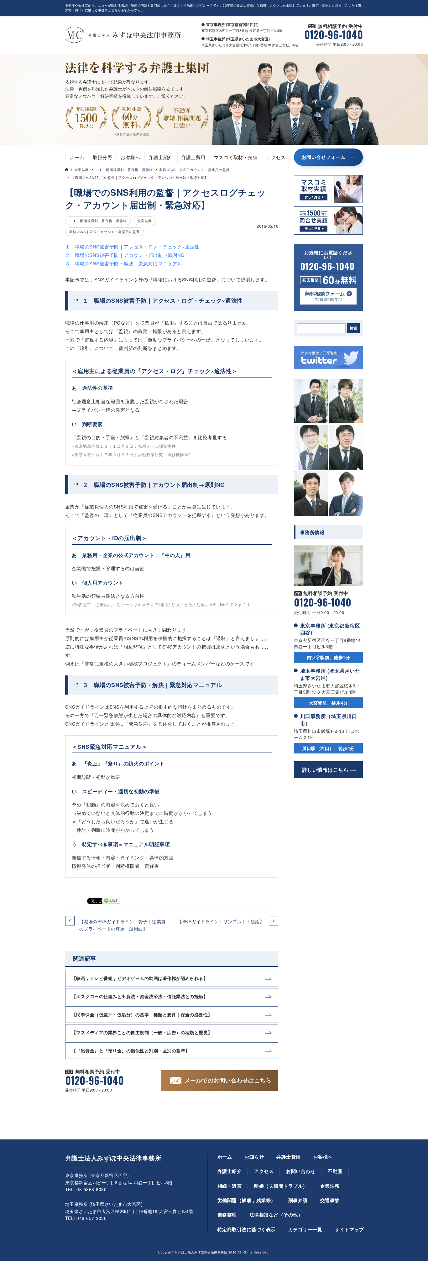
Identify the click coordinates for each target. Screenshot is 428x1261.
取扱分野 (102, 157)
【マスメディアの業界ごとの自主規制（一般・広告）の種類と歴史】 (142, 1032)
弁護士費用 (193, 157)
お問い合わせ (300, 1171)
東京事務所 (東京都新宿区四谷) (330, 629)
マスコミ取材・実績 (236, 157)
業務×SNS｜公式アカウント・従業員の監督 (194, 169)
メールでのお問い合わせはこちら (228, 1080)
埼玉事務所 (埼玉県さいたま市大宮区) (330, 674)
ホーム (77, 157)
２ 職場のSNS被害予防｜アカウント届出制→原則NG (125, 255)
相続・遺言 (229, 1185)
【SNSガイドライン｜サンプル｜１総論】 (221, 921)
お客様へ (130, 157)
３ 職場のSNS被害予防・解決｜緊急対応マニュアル (123, 263)
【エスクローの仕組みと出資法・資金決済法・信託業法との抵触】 (140, 996)
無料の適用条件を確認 (132, 134)
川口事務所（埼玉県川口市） (328, 719)
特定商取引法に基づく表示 (246, 1229)
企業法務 (82, 169)
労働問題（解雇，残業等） (246, 1200)
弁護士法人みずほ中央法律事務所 (113, 1158)
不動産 (335, 1171)
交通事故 (330, 1200)
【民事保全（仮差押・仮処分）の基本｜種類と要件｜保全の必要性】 (142, 1014)
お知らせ (254, 1156)
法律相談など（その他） (276, 1214)
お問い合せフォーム (323, 157)
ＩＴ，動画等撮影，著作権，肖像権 (124, 169)
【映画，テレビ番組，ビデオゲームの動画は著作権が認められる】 (140, 978)
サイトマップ (349, 1229)
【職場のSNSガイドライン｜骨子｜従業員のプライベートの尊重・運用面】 (122, 924)
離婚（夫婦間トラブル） (280, 1185)
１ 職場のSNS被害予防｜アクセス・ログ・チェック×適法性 (132, 246)
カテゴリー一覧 (305, 1229)
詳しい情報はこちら (325, 769)
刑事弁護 (298, 1200)
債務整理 (227, 1214)
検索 (353, 328)
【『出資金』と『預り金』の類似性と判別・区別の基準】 (131, 1050)
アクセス (275, 157)
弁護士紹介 (161, 157)
